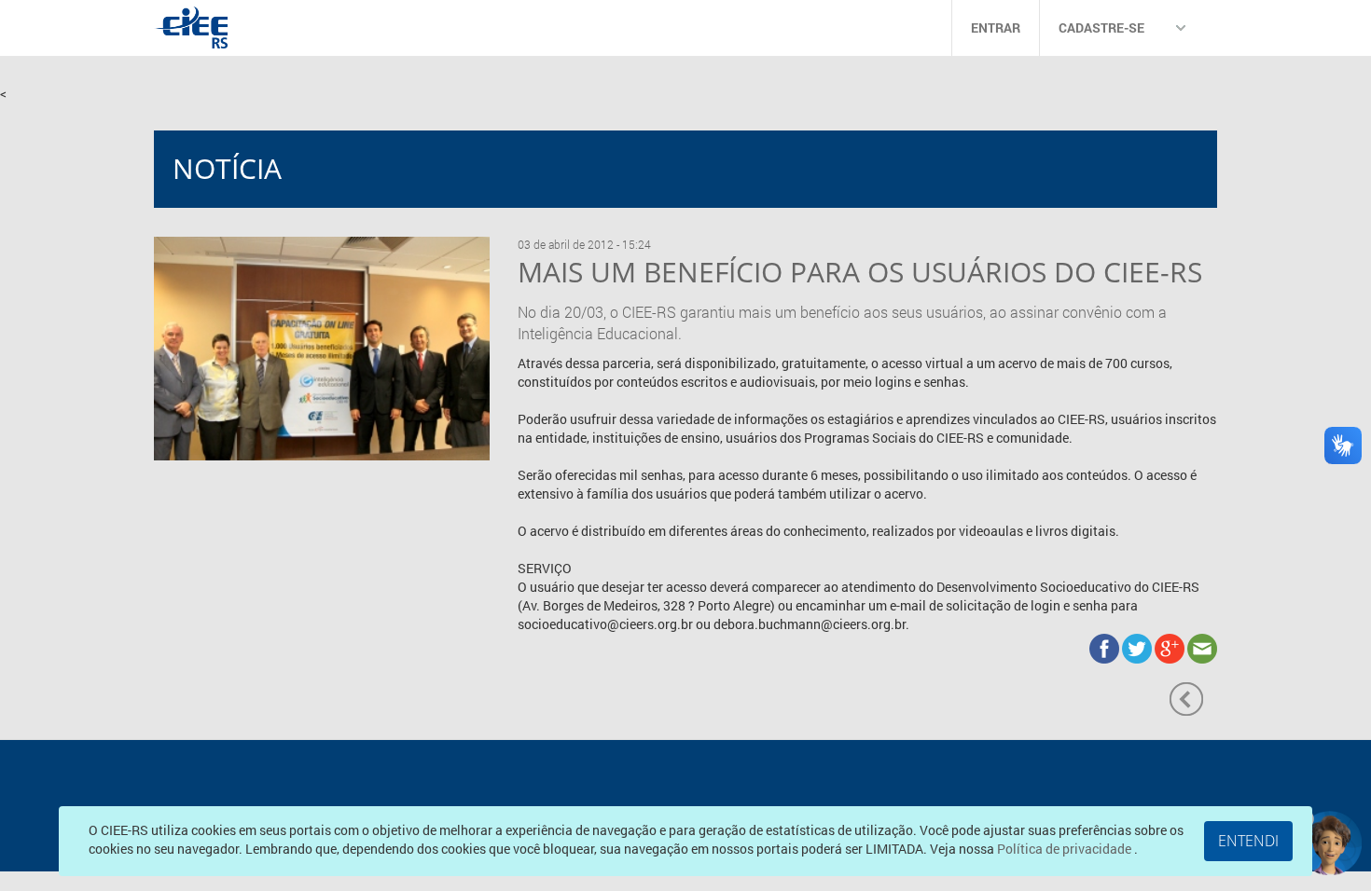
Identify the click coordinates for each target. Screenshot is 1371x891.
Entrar (995, 27)
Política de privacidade (1065, 848)
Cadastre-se (1101, 27)
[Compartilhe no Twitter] (1138, 646)
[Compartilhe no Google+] (1171, 646)
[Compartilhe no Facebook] (1105, 646)
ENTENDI (1248, 840)
